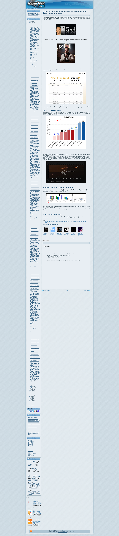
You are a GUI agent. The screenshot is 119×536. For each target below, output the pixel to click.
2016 (30, 398)
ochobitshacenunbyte (32, 453)
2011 (30, 404)
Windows (38, 469)
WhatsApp (35, 475)
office (34, 481)
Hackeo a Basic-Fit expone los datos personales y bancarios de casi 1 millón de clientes (37, 521)
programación (34, 478)
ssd (28, 475)
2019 (30, 395)
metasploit (33, 490)
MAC (31, 486)
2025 (30, 22)
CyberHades (30, 446)
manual (29, 473)
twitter (39, 477)
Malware (37, 467)
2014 (30, 400)
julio (30, 381)
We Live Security (31, 442)
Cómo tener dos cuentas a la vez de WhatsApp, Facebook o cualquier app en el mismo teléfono (37, 512)
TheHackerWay (31, 445)
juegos (39, 483)
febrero (31, 387)
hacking (35, 473)
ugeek (29, 452)
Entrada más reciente (46, 290)
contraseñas (32, 484)
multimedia (38, 484)
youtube (29, 479)
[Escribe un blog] (44, 240)
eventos (38, 485)
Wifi (34, 476)
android (38, 470)
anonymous (36, 486)
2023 (30, 390)
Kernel (36, 482)
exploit (32, 470)
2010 (30, 405)
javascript (29, 483)
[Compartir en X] (45, 240)
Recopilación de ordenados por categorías (34, 14)
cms (30, 485)
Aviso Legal (65, 531)
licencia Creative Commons (62, 532)
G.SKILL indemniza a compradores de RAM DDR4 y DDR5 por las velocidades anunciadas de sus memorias (37, 502)
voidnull (29, 454)
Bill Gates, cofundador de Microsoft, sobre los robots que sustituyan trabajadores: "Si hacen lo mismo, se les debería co (34, 428)
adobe (29, 481)
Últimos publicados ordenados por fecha (33, 15)
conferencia (33, 487)
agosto (31, 380)
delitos (39, 491)
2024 (30, 389)
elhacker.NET (61, 530)
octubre (31, 26)
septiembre (32, 27)
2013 (30, 401)
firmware (29, 480)
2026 (30, 21)
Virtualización (34, 491)
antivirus (38, 481)
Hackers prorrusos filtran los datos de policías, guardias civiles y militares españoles (34, 425)
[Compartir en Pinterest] (48, 240)
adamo (36, 492)
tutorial (35, 472)
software (31, 464)
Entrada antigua (86, 290)
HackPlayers (30, 444)
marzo (31, 386)
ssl (28, 487)
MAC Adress (38, 493)
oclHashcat (30, 494)
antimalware (33, 493)
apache (34, 483)
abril (30, 385)
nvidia (29, 472)
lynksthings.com (31, 455)
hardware (31, 465)
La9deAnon (30, 447)
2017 (30, 397)
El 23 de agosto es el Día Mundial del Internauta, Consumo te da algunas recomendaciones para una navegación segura (34, 421)
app (39, 476)
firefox (36, 480)
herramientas (35, 479)
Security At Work (31, 441)
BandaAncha (30, 451)
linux (32, 471)
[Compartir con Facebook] (47, 240)
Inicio (67, 290)
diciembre (31, 23)
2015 (30, 399)
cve (36, 471)
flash (34, 485)
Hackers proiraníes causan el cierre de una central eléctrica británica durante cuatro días (33, 418)
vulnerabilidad (32, 461)
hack (31, 482)
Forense (38, 487)
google (30, 467)
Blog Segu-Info (30, 443)
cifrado (32, 477)
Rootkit (34, 489)
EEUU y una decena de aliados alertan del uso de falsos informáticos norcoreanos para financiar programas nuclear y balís (33, 432)
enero (31, 388)
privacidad (34, 468)
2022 (30, 391)
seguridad (31, 462)
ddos (29, 476)
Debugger (29, 489)
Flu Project (30, 440)
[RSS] (31, 531)
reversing (31, 492)
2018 (30, 396)
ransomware (30, 469)
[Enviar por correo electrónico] (43, 240)
